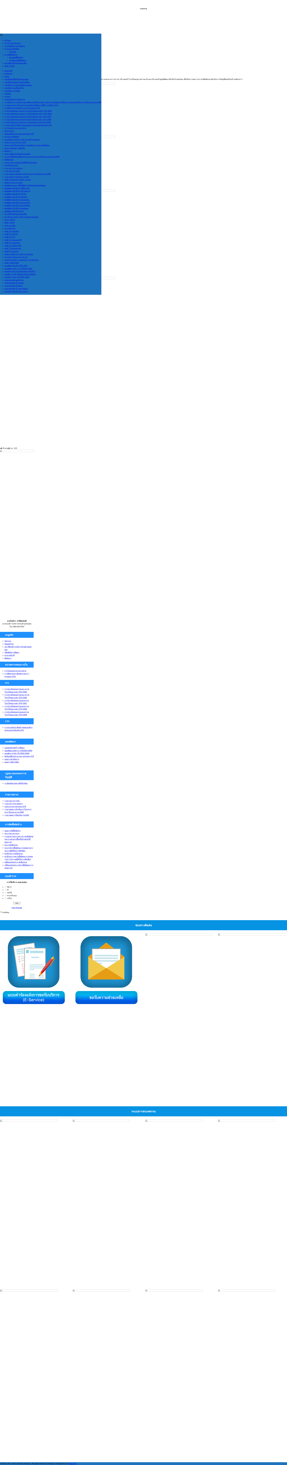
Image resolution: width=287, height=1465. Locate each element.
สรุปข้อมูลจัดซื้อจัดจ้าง (17, 60)
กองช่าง (7, 97)
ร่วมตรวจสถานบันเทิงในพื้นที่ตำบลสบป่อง (20, 163)
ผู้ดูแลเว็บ (72, 1464)
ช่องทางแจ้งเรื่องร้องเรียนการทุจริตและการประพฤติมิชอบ (27, 145)
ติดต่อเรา (8, 151)
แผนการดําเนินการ (11, 759)
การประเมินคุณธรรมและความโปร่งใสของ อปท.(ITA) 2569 (27, 122)
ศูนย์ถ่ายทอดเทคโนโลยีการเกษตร (17, 180)
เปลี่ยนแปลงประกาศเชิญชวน (15, 862)
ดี (7, 890)
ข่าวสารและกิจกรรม (12, 43)
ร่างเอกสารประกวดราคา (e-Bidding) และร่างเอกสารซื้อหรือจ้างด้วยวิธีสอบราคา (18, 839)
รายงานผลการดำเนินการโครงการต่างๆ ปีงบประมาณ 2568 (27, 174)
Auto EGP (8, 71)
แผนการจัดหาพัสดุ (11, 263)
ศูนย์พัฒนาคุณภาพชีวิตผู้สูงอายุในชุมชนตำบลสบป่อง (25, 185)
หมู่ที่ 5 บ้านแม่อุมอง (12, 243)
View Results (17, 908)
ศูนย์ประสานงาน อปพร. (13, 183)
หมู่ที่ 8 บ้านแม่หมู (11, 251)
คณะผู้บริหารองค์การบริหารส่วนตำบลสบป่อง (22, 140)
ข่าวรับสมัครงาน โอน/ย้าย (14, 46)
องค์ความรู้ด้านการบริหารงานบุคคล (18, 254)
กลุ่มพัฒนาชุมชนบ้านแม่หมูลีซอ (17, 82)
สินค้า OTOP (9, 66)
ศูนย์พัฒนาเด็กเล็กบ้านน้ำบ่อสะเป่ (17, 191)
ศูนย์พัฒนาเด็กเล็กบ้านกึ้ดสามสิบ (17, 188)
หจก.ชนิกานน (9, 228)
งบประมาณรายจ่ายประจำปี (15, 142)
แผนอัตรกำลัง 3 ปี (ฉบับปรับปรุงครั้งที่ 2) (19, 271)
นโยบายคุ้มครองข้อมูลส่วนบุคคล (17, 154)
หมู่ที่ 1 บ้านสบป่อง (11, 231)
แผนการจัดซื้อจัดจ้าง (12, 831)
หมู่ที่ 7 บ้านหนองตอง (12, 248)
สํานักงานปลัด (9, 226)
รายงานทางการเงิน (12, 171)
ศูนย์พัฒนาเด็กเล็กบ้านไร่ (14, 211)
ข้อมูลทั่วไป (8, 644)
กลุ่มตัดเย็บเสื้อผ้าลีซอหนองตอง (16, 79)
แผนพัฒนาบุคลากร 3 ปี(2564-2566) (18, 269)
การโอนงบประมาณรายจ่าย (15, 128)
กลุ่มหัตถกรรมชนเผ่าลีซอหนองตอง (18, 85)
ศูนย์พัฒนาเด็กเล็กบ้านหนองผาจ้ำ (17, 203)
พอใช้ (9, 893)
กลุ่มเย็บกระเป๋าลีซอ (12, 91)
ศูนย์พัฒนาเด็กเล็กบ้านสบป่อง (15, 197)
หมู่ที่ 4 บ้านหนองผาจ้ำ (13, 240)
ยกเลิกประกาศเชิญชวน (13, 854)
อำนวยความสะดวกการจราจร (16, 257)
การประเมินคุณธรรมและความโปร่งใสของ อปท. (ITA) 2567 (27, 117)
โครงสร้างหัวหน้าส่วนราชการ (16, 291)
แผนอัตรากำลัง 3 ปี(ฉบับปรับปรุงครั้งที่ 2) (20, 274)
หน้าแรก (7, 40)
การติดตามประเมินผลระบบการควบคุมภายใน (22, 108)
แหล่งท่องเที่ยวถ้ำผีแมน (13, 286)
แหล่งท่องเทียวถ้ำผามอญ (14, 283)
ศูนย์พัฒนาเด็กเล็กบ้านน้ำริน (15, 194)
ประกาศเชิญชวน (11, 845)
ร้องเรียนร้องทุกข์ (11, 165)
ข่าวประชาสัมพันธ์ (11, 49)
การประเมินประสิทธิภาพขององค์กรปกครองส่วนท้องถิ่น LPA (28, 125)
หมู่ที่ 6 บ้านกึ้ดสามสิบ (12, 246)
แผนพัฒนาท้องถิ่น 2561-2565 (16, 266)
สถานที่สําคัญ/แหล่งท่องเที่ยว (15, 63)
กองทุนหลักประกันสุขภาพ (14, 99)
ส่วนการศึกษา (9, 220)
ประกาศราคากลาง (11, 833)
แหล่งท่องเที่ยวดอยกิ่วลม (14, 280)
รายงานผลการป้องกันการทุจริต (16, 177)
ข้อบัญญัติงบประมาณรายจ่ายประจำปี (19, 134)
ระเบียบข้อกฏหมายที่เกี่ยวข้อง (16, 783)
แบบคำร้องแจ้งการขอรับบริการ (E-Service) (21, 260)
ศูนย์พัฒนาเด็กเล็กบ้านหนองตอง (16, 200)
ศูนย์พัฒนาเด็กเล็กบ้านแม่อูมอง (16, 208)
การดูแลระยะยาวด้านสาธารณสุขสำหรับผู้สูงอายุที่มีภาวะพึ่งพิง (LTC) (31, 105)
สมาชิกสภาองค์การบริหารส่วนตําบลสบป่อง (21, 217)
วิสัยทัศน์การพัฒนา (11, 652)
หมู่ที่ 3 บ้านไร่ (9, 237)
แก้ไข (9, 898)
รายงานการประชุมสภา (13, 168)
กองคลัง (7, 94)
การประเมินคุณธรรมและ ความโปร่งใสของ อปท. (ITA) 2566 (28, 114)
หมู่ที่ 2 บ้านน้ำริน (11, 234)
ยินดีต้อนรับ (8, 160)
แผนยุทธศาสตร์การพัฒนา (14, 748)
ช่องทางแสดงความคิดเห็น (14, 148)
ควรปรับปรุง (12, 896)
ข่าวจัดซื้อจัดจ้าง (10, 55)
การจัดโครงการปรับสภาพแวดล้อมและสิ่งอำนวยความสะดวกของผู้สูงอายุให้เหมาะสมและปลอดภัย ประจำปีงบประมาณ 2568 (52, 102)
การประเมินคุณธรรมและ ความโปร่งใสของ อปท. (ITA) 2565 (28, 111)
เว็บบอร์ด (12, 52)
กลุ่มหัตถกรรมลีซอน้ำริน (14, 88)
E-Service (8, 74)
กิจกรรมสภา (9, 131)
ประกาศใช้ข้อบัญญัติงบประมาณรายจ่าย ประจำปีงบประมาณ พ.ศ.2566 (31, 157)
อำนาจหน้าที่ (9, 655)
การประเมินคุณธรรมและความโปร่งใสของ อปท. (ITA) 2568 (27, 120)
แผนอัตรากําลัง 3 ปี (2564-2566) (16, 277)
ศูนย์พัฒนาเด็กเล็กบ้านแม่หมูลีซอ (17, 205)
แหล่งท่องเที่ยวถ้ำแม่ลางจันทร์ (16, 289)
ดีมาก (9, 887)
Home (6, 77)
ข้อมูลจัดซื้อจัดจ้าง (16, 57)
